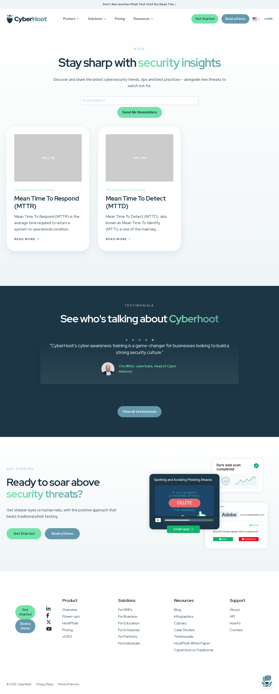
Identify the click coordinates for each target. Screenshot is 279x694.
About (235, 609)
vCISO (67, 636)
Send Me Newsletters (139, 112)
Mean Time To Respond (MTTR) (46, 202)
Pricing (120, 19)
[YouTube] (49, 629)
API (232, 616)
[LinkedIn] (48, 609)
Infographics (183, 616)
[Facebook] (47, 615)
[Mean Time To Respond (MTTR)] (48, 184)
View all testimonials (139, 411)
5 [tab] (167, 342)
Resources (142, 19)
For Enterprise (129, 630)
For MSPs (125, 609)
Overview (69, 609)
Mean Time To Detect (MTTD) (136, 202)
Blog (177, 609)
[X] (48, 622)
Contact (236, 630)
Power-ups (71, 616)
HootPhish (70, 623)
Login (268, 19)
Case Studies (184, 630)
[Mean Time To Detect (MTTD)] (139, 184)
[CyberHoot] (27, 19)
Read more (25, 239)
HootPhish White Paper (192, 643)
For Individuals (129, 643)
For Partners (127, 636)
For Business (127, 616)
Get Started (204, 19)
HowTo (235, 623)
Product (69, 19)
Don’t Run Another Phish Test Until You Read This (138, 4)
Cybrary (49, 190)
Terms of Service (68, 684)
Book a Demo (235, 19)
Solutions (95, 19)
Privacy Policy (44, 684)
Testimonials (183, 636)
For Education (129, 623)
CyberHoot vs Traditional (193, 650)
